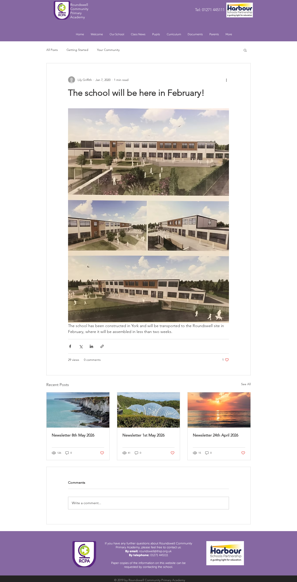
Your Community (108, 50)
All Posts (52, 50)
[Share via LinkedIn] (91, 346)
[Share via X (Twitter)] (81, 346)
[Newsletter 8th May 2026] (78, 410)
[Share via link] (102, 346)
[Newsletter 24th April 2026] (219, 410)
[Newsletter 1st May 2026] (148, 410)
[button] (116, 34)
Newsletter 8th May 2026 (73, 435)
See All (246, 384)
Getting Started (77, 50)
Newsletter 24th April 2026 (215, 435)
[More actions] (226, 79)
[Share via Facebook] (70, 346)
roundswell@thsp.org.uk (155, 551)
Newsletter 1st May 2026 (143, 435)
